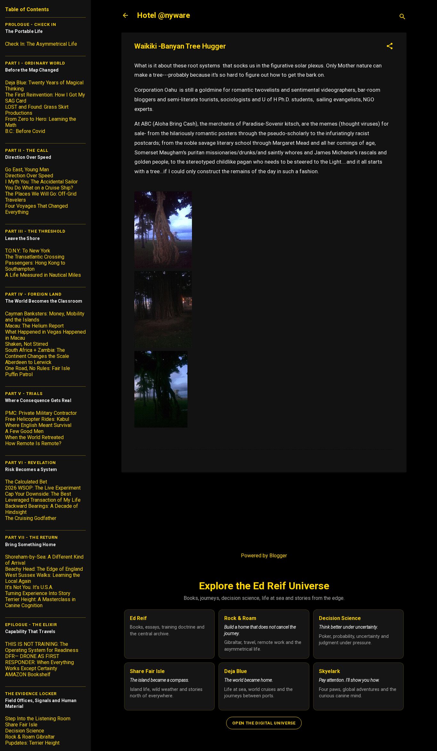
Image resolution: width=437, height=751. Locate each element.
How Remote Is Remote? (33, 443)
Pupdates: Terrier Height (32, 743)
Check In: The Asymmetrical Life (41, 44)
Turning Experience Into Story (37, 593)
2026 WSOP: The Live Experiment (43, 488)
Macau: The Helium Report (34, 326)
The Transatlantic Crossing (34, 257)
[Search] (402, 17)
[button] (389, 46)
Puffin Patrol (19, 374)
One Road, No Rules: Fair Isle (37, 368)
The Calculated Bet (26, 482)
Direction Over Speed (29, 176)
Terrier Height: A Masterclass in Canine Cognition (40, 602)
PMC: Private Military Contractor (41, 413)
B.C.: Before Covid (25, 131)
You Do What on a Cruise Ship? (39, 188)
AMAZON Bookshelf (28, 674)
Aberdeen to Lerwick (28, 362)
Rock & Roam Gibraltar (30, 737)
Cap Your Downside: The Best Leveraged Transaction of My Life (43, 497)
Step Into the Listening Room (37, 719)
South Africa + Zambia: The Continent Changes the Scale (37, 353)
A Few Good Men (24, 431)
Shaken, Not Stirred (26, 344)
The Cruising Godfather (30, 518)
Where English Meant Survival (38, 425)
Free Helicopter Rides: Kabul (37, 419)
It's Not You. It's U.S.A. (29, 587)
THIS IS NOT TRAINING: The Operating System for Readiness (41, 647)
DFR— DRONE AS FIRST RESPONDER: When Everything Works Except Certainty (39, 662)
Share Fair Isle (21, 725)
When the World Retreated (34, 437)
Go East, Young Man (27, 169)
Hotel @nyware (163, 15)
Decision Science (24, 731)
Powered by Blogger (264, 556)
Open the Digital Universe (263, 723)
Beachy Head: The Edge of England (44, 569)
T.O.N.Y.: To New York (27, 251)
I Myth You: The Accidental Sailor (41, 182)
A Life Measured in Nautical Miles (43, 275)
